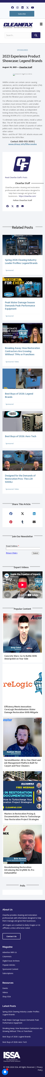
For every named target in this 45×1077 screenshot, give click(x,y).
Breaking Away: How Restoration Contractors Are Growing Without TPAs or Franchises (22, 351)
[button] (12, 7)
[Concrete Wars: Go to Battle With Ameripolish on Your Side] (22, 638)
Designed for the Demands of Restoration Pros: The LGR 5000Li (20, 478)
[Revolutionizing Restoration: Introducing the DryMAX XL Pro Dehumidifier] (22, 850)
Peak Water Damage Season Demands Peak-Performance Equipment (20, 305)
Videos (5, 992)
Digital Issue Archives (11, 961)
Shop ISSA (6, 996)
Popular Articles (8, 965)
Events (5, 988)
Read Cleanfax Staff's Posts (16, 177)
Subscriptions (7, 973)
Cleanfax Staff (25, 67)
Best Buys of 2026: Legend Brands (16, 1036)
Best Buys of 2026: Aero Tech (20, 436)
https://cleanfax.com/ (27, 196)
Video (17, 362)
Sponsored (22, 50)
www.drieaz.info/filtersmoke (22, 144)
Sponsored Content (10, 969)
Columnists (7, 956)
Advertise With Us (9, 952)
